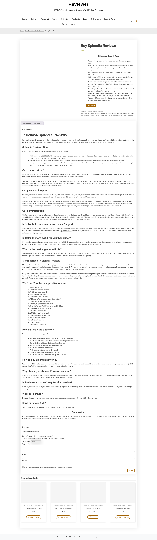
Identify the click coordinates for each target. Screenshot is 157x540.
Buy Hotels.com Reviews (63, 508)
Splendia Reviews (128, 115)
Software (34, 19)
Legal (85, 19)
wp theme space (94, 537)
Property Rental (109, 19)
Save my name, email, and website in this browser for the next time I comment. (48, 467)
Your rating (26, 442)
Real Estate (76, 19)
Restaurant (45, 19)
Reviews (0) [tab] (38, 123)
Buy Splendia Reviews (104, 113)
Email (24, 461)
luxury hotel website (86, 115)
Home (22, 31)
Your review (26, 444)
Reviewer (78, 4)
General (24, 19)
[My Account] (131, 21)
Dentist (64, 24)
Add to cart (91, 105)
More (73, 24)
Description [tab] (27, 123)
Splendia (36, 269)
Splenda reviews (66, 231)
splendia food (108, 115)
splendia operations (117, 115)
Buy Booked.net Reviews (33, 508)
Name (24, 454)
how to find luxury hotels (117, 113)
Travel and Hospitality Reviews (34, 31)
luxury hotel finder (129, 113)
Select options (93, 517)
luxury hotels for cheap (98, 115)
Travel (54, 19)
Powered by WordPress (65, 537)
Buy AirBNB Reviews (93, 508)
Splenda (118, 242)
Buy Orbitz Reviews (123, 508)
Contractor (64, 19)
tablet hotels (84, 117)
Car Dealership (96, 19)
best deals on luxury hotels (91, 113)
